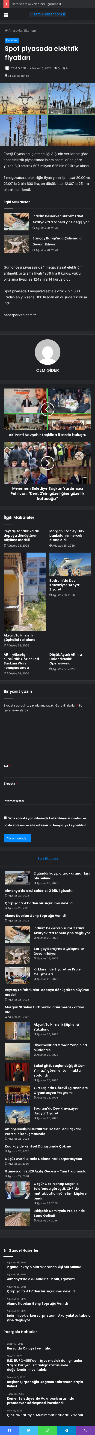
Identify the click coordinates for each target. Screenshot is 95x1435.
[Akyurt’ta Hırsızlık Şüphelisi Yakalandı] (25, 592)
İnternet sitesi (14, 801)
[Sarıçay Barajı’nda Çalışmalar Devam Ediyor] (16, 244)
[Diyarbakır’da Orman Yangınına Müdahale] (17, 1051)
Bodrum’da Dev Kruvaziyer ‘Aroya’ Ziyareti (64, 585)
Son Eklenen (47, 858)
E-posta (11, 783)
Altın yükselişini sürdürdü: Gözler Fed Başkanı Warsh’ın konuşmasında (21, 661)
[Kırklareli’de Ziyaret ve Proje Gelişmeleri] (17, 975)
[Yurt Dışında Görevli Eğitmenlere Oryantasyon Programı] (17, 1094)
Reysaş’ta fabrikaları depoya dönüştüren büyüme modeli (21, 535)
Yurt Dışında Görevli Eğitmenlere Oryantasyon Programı (61, 1090)
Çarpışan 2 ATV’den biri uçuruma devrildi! (41, 4)
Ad (7, 766)
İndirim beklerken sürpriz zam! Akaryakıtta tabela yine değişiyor (62, 930)
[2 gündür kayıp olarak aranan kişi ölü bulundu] (17, 878)
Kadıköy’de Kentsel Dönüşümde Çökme (38, 1146)
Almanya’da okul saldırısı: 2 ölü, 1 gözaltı (39, 890)
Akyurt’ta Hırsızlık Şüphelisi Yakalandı (20, 637)
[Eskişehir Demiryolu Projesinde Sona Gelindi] (17, 1217)
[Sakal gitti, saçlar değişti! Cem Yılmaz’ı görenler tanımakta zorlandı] (17, 1072)
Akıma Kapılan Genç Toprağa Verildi (35, 915)
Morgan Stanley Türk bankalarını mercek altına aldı (66, 535)
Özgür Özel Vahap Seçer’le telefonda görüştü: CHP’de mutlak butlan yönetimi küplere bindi (60, 1191)
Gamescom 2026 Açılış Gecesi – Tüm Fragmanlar (46, 1171)
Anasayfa (15, 30)
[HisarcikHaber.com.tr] (47, 14)
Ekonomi (30, 30)
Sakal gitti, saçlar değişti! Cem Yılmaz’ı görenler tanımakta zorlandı (60, 1070)
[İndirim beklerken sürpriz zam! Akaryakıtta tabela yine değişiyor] (16, 221)
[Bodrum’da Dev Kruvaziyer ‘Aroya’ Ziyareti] (70, 564)
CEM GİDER (47, 370)
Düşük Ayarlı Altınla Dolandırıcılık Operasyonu (65, 659)
